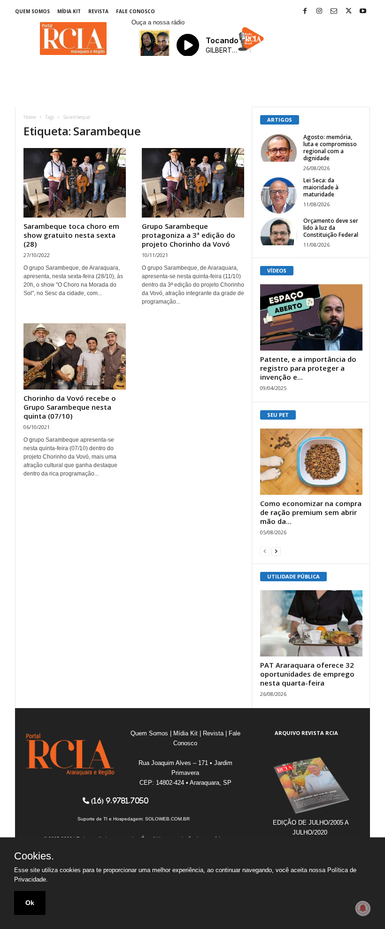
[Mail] (333, 11)
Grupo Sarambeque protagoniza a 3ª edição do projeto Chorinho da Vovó (188, 235)
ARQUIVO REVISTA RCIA (306, 732)
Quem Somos (32, 11)
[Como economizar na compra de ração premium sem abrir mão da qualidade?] (311, 462)
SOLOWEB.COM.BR (167, 818)
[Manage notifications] (362, 908)
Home (29, 117)
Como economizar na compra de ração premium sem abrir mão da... (311, 512)
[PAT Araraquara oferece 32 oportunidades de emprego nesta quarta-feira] (311, 623)
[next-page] (276, 551)
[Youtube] (363, 11)
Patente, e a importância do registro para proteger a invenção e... (308, 368)
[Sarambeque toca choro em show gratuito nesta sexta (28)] (74, 183)
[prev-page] (265, 551)
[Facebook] (304, 11)
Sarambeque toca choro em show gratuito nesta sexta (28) (71, 235)
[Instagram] (319, 11)
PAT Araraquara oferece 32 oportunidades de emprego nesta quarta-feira (307, 673)
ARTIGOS (279, 119)
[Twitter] (348, 11)
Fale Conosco (135, 11)
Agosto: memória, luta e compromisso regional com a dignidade (330, 147)
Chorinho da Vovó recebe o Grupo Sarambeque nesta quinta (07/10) (69, 407)
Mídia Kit (69, 11)
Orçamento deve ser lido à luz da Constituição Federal (330, 228)
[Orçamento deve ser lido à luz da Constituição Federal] (279, 231)
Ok (29, 902)
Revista (98, 11)
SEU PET (278, 414)
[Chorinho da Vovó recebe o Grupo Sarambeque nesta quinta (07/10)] (74, 356)
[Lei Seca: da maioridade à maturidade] (279, 195)
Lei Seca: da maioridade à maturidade (321, 187)
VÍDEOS (276, 270)
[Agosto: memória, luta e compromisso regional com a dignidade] (279, 147)
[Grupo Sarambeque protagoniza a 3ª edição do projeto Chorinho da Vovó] (193, 183)
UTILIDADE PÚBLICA (293, 576)
